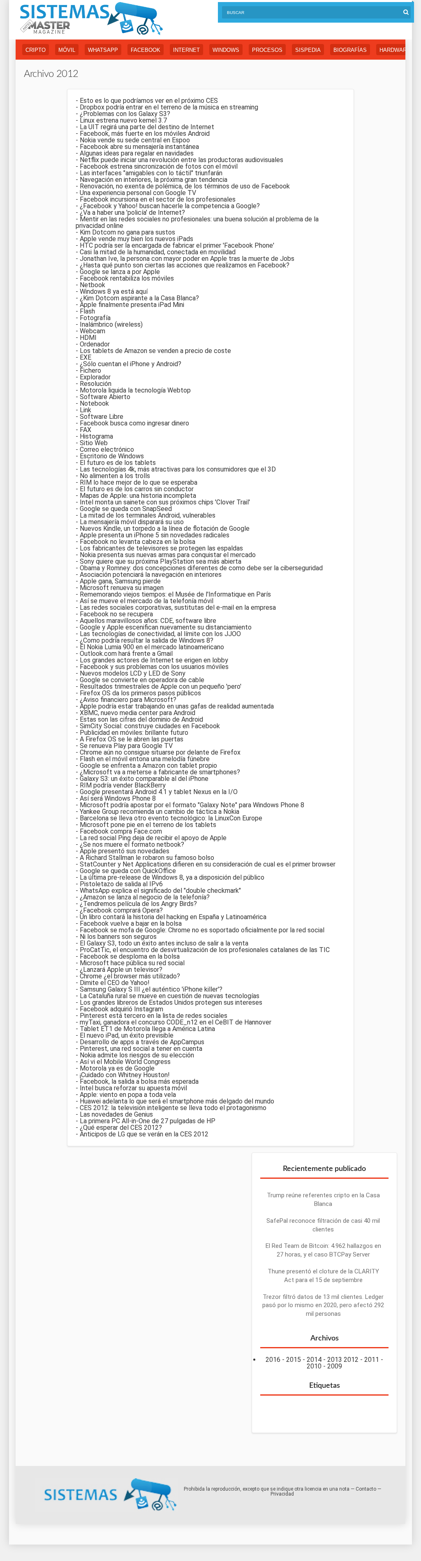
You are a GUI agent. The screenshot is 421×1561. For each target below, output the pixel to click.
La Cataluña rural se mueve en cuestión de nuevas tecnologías (169, 996)
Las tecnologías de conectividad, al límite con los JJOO (160, 634)
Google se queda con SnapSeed (126, 509)
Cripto (35, 50)
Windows (226, 50)
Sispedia (308, 50)
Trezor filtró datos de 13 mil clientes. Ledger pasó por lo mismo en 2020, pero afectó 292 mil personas (323, 1305)
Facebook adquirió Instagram (121, 1009)
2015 (293, 1360)
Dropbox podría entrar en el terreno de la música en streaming (169, 107)
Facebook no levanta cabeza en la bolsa (137, 542)
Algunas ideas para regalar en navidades (137, 153)
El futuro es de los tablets (118, 463)
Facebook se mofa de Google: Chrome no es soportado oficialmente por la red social (202, 930)
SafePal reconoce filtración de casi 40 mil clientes (323, 1225)
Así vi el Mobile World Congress (125, 1062)
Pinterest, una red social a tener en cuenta (141, 1048)
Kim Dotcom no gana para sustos (127, 232)
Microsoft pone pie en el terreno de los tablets (148, 825)
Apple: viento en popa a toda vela (128, 1095)
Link (85, 410)
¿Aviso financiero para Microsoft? (128, 700)
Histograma (96, 436)
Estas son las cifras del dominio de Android (141, 719)
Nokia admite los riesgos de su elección (137, 1055)
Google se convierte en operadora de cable (142, 680)
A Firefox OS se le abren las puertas (131, 739)
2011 (371, 1360)
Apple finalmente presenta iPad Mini (132, 305)
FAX (85, 430)
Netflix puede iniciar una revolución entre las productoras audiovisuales (181, 160)
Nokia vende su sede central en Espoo (135, 140)
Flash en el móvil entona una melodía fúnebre (145, 759)
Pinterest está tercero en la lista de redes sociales (153, 1016)
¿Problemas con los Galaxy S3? (125, 114)
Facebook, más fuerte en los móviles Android (145, 133)
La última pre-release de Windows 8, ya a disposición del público (172, 877)
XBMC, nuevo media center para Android (137, 713)
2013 (334, 1360)
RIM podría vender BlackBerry (123, 785)
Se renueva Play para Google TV (126, 746)
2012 (351, 1360)
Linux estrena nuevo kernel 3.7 (123, 120)
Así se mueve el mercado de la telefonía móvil (146, 601)
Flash (87, 311)
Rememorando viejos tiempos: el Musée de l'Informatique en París (175, 594)
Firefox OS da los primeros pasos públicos (140, 693)
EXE (85, 357)
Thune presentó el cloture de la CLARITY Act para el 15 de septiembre (323, 1276)
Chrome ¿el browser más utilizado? (130, 976)
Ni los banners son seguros (118, 937)
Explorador (95, 377)
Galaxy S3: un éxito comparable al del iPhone (144, 779)
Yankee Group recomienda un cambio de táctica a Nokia (159, 811)
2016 (273, 1360)
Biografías (350, 50)
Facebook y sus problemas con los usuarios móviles (154, 667)
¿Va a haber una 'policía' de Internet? (132, 212)
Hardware (394, 50)
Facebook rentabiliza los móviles (127, 278)
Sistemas (91, 18)
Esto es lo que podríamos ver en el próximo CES (149, 101)
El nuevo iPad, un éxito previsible (126, 1035)
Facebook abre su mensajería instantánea (139, 147)
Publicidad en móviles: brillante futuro (134, 732)
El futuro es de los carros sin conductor (137, 489)
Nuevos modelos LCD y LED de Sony (132, 673)
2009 (334, 1366)
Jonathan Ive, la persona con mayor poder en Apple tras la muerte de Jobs (187, 258)
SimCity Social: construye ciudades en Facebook (150, 726)
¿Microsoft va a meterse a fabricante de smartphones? (160, 772)
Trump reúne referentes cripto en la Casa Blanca (323, 1200)
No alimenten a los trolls (115, 476)
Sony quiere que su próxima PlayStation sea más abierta (160, 561)
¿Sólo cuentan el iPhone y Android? (130, 364)
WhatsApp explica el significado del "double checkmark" (160, 890)
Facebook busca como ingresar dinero (134, 423)
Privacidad (282, 1494)
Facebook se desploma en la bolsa (130, 956)
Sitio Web (94, 443)
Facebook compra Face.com (121, 831)
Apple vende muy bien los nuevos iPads (136, 239)
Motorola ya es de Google (117, 1068)
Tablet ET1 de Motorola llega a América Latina (147, 1029)
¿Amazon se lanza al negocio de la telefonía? (145, 897)
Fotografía (95, 318)
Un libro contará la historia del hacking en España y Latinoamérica (173, 917)
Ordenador (95, 344)
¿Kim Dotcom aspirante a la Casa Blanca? (139, 298)
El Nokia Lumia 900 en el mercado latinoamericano (152, 647)
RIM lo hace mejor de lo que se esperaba (138, 482)
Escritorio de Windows (112, 456)
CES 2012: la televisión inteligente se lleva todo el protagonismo (173, 1108)
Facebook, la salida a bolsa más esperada (139, 1081)
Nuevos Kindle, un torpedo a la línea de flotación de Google (165, 528)
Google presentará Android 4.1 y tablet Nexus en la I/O (159, 792)
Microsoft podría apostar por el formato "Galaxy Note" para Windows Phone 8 (192, 805)
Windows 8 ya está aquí (114, 291)
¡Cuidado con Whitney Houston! (125, 1075)
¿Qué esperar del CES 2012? (121, 1127)
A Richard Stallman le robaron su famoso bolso (147, 858)
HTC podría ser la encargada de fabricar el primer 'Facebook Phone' (177, 245)
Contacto (366, 1489)
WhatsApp (103, 50)
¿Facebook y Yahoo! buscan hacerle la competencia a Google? (170, 206)
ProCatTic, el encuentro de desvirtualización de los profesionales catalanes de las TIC (205, 950)
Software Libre (101, 416)
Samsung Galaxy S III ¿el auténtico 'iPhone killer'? (151, 989)
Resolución (95, 384)
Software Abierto (105, 397)
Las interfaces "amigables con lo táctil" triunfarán (151, 173)
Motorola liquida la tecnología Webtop (135, 390)
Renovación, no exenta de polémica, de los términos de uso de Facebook (185, 186)
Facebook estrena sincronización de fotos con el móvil (159, 166)
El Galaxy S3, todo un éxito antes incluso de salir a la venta (164, 943)
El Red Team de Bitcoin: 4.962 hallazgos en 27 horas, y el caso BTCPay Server (323, 1250)
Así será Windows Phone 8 (118, 798)
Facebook (145, 50)
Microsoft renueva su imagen (122, 588)
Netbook (92, 285)
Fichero (90, 370)
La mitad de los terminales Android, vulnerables (147, 515)
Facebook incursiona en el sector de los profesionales (158, 199)
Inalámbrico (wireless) (111, 324)
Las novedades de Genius (116, 1114)
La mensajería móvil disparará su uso (132, 522)
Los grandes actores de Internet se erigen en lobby (154, 660)
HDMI (88, 337)
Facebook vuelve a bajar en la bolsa (131, 923)
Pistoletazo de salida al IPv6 (121, 884)
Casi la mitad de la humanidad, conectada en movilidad (158, 252)
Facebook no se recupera (116, 614)
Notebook (94, 403)
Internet (186, 50)
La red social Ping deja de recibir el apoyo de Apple (153, 838)
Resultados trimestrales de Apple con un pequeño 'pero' (160, 686)
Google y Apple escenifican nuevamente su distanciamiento (166, 627)
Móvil (66, 50)
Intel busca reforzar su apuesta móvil (133, 1088)
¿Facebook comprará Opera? (121, 910)
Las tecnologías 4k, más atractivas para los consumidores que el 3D (178, 469)
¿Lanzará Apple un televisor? (121, 969)
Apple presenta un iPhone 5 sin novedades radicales (154, 535)
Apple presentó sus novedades (124, 851)
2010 (314, 1366)
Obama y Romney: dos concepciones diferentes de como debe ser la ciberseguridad (201, 568)
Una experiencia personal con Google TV (138, 193)
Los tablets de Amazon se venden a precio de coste (155, 351)
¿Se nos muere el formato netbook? (132, 844)
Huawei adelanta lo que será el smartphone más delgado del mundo (177, 1101)
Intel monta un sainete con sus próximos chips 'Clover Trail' (165, 502)
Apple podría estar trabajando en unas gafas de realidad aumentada (177, 706)
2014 (314, 1360)
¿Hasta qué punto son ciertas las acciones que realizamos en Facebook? (184, 265)
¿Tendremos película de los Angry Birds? (138, 904)
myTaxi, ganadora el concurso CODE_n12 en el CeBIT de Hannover (175, 1022)
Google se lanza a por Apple (120, 272)
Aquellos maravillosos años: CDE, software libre (148, 621)
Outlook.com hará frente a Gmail (126, 653)
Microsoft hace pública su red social (132, 963)
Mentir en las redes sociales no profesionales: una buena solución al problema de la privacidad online (197, 222)
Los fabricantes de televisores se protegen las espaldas (161, 548)
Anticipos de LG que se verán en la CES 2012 (144, 1134)
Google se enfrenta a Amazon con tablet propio (148, 765)
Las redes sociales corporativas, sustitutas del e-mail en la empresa (178, 607)
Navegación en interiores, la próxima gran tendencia (153, 180)
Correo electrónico (107, 449)
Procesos (267, 50)
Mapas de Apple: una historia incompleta (138, 495)
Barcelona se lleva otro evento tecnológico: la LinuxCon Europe (171, 818)
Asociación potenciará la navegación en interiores (151, 574)
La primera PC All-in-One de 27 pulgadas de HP (147, 1121)
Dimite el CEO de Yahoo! (115, 983)
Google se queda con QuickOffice (128, 871)
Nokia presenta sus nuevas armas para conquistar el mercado (168, 555)
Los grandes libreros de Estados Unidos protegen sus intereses (171, 1002)
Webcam (92, 331)
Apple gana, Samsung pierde (120, 581)
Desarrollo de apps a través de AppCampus (142, 1042)
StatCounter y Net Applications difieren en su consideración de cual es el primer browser (207, 864)
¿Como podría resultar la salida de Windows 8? (146, 640)
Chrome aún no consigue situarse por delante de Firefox (160, 752)
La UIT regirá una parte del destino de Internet (147, 127)
